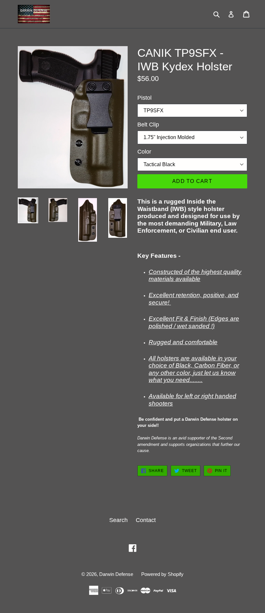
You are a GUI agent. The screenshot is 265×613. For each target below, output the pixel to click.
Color (144, 151)
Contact (146, 520)
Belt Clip (148, 124)
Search (118, 520)
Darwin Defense (116, 574)
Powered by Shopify (162, 574)
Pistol (144, 98)
